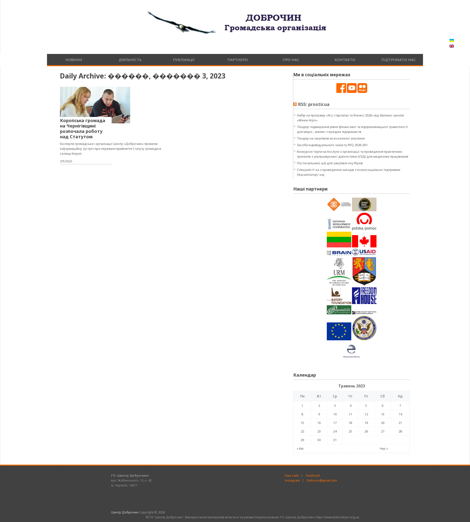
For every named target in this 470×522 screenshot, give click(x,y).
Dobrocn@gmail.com (322, 480)
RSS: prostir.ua (313, 104)
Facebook (313, 475)
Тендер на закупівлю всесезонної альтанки (331, 138)
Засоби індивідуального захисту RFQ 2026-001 (332, 145)
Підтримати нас (398, 59)
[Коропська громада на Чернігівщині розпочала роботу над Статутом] (95, 105)
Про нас (291, 59)
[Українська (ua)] (451, 40)
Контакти (345, 59)
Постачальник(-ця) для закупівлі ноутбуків (330, 163)
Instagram (292, 480)
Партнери (237, 59)
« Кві (300, 448)
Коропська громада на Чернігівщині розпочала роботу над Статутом (82, 128)
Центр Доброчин (124, 512)
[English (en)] (451, 46)
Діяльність (130, 59)
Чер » (384, 448)
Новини (73, 59)
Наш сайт (292, 475)
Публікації (184, 59)
